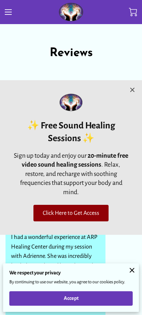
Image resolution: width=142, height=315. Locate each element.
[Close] (132, 89)
